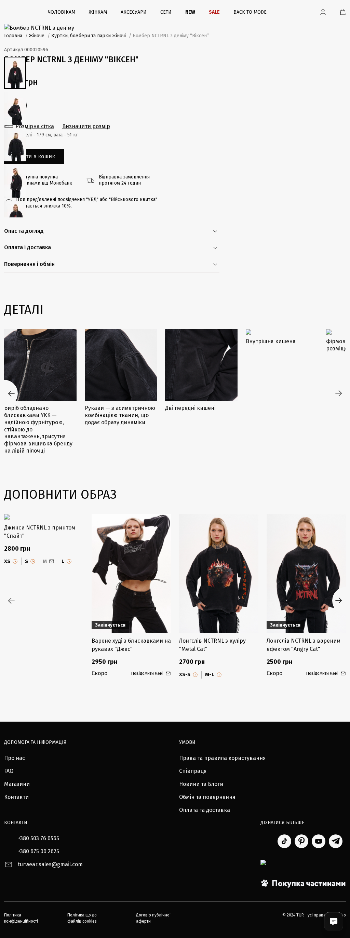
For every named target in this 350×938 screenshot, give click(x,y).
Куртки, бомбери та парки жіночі (88, 36)
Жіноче (36, 36)
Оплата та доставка (204, 810)
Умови (187, 742)
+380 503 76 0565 (38, 838)
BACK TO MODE (250, 12)
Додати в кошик (34, 156)
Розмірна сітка (34, 126)
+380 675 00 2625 (38, 851)
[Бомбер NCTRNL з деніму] (175, 28)
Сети (166, 12)
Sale (214, 12)
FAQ (8, 771)
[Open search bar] (302, 12)
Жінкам (98, 12)
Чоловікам (61, 12)
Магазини (17, 784)
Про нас (14, 758)
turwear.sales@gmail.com (50, 864)
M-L (209, 674)
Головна (13, 36)
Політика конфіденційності (21, 918)
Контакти (16, 797)
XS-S (184, 674)
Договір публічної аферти (153, 918)
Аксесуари (134, 12)
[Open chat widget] (333, 921)
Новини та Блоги (201, 784)
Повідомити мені (147, 673)
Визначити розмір (86, 126)
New (190, 12)
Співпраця (193, 771)
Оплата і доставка (27, 247)
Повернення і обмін (29, 264)
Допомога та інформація (35, 742)
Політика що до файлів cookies (82, 918)
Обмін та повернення (207, 797)
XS (7, 561)
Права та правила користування (222, 758)
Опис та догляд (24, 231)
